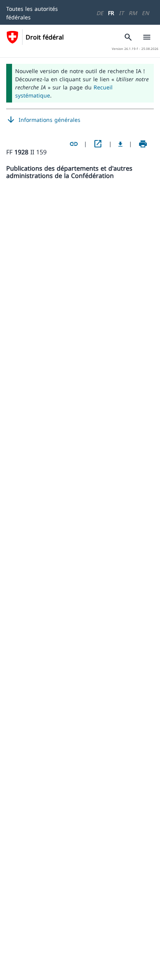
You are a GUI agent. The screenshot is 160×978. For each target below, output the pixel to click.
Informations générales (43, 120)
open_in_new (98, 144)
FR (111, 13)
